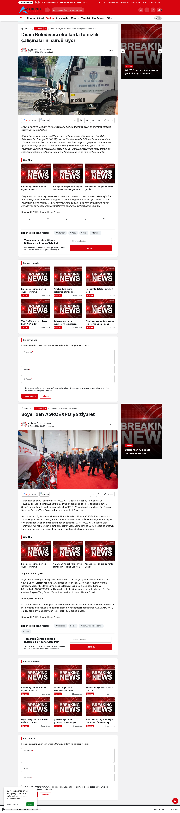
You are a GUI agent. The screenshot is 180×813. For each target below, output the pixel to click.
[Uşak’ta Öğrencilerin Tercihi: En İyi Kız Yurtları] (35, 314)
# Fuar (72, 626)
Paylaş (175, 809)
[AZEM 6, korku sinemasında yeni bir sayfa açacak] (141, 51)
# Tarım (26, 631)
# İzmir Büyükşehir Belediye (91, 626)
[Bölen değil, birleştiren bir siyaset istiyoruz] (36, 177)
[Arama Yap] (140, 9)
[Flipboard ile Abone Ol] (44, 120)
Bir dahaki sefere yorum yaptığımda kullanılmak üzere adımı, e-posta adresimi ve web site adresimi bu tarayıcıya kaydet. (67, 389)
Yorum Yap (160, 809)
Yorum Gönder (29, 396)
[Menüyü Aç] (47, 9)
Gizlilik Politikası (12, 804)
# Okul (83, 233)
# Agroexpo (60, 626)
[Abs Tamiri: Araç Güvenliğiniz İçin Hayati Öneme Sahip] (100, 314)
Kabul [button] (30, 804)
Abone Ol (91, 248)
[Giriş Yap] (153, 9)
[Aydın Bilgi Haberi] (30, 9)
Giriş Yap (45, 396)
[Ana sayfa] (21, 18)
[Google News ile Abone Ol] (29, 120)
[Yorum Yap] (86, 120)
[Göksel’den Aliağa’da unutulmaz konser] (141, 431)
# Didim (73, 233)
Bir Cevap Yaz (30, 340)
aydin (30, 49)
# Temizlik (95, 233)
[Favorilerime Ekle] (80, 120)
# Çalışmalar (60, 233)
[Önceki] (35, 2)
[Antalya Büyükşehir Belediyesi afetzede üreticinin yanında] (68, 177)
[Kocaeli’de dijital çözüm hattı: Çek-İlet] (100, 177)
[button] (146, 9)
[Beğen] (75, 120)
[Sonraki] (38, 2)
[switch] (158, 18)
